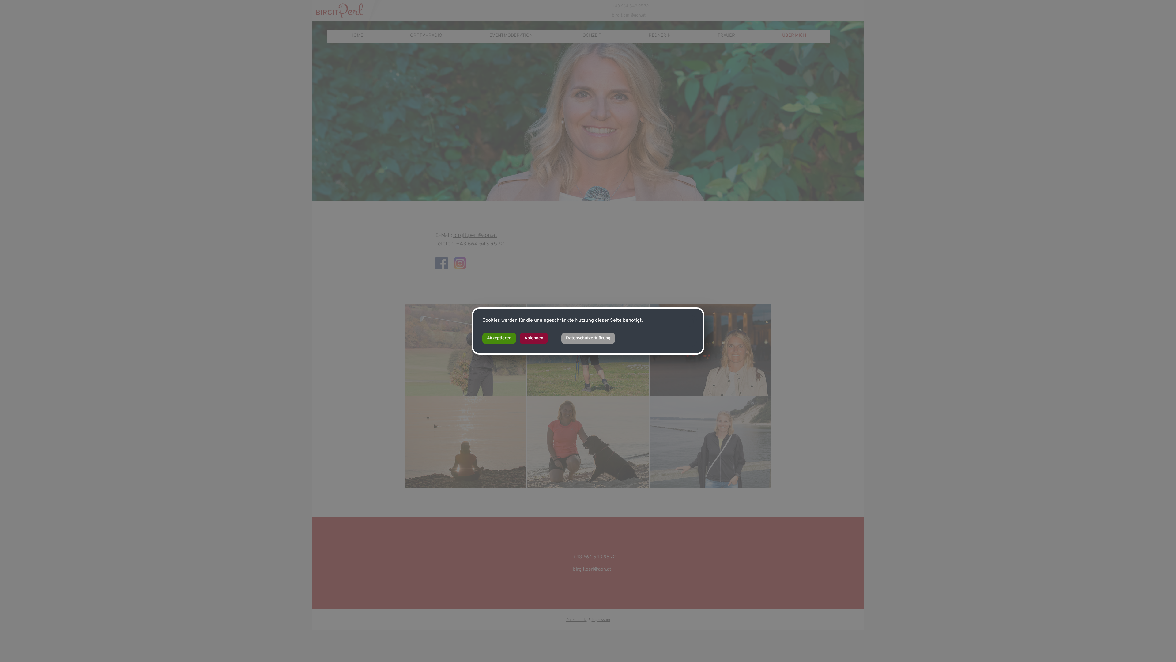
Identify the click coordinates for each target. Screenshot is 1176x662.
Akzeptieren (499, 338)
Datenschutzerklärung (588, 338)
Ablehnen (533, 338)
